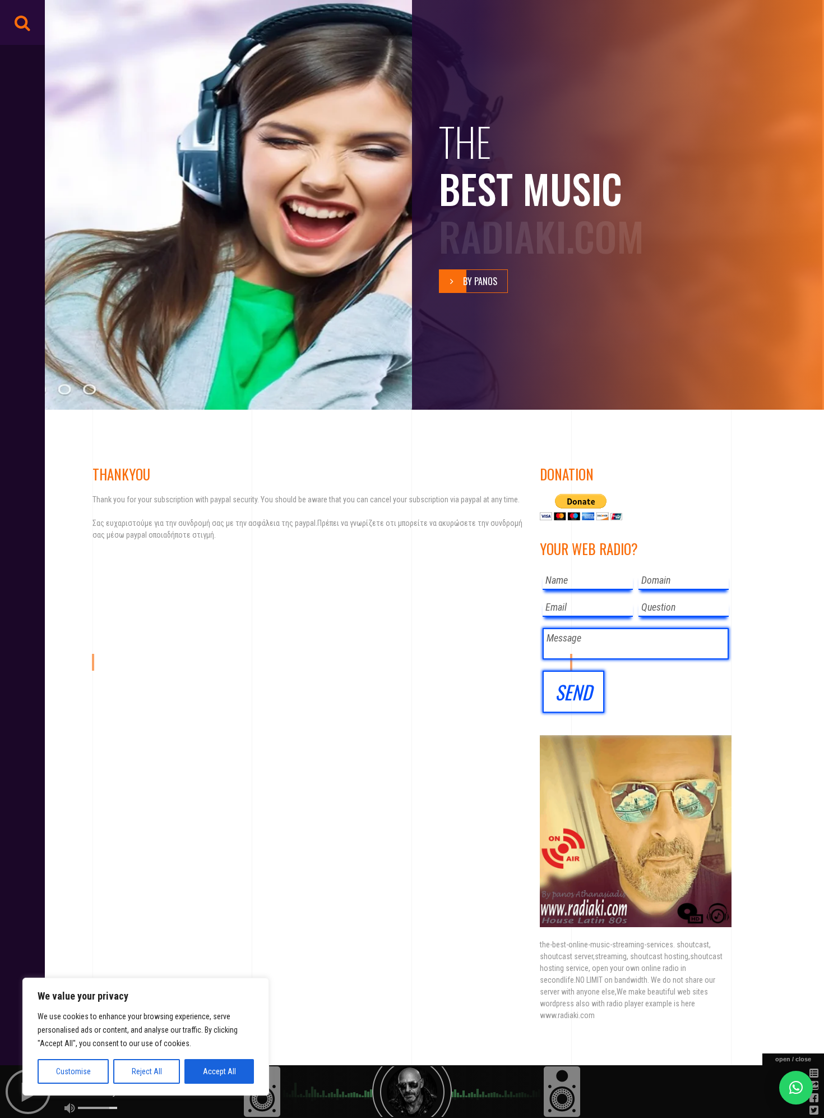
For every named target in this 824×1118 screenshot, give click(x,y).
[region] (145, 1037)
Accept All (219, 1071)
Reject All (147, 1071)
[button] (796, 1088)
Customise (73, 1071)
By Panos (480, 281)
